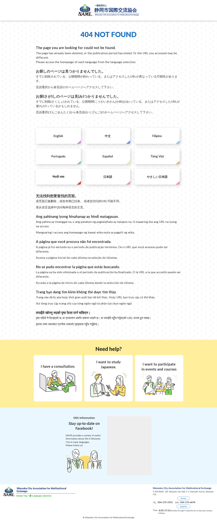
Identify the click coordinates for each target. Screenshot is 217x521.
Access (183, 498)
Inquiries (183, 506)
